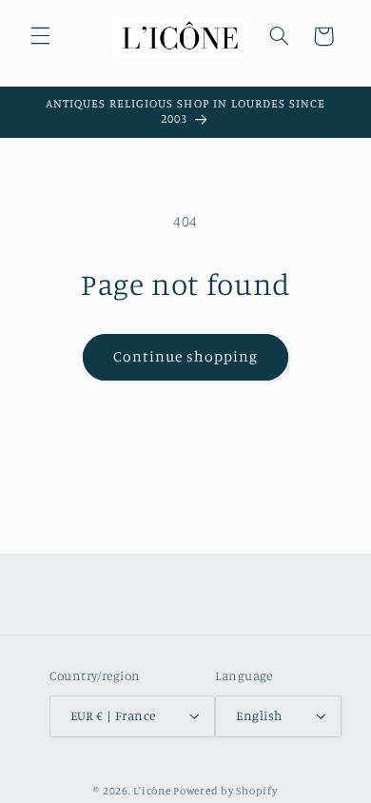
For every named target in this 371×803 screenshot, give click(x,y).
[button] (40, 36)
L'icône (151, 790)
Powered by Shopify (225, 790)
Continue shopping (186, 356)
